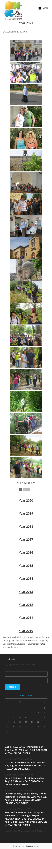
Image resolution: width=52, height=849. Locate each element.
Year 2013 (26, 591)
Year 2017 (26, 539)
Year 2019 (26, 513)
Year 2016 (26, 552)
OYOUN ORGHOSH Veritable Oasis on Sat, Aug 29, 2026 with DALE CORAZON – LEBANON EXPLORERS (25, 765)
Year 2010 (26, 631)
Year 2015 (26, 565)
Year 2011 (26, 617)
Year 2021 (26, 23)
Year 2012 (26, 604)
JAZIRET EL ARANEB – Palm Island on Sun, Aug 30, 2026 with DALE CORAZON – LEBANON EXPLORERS (26, 750)
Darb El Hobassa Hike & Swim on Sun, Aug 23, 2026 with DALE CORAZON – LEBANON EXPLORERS (25, 781)
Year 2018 (26, 526)
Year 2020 (26, 500)
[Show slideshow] (26, 483)
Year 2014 (26, 578)
